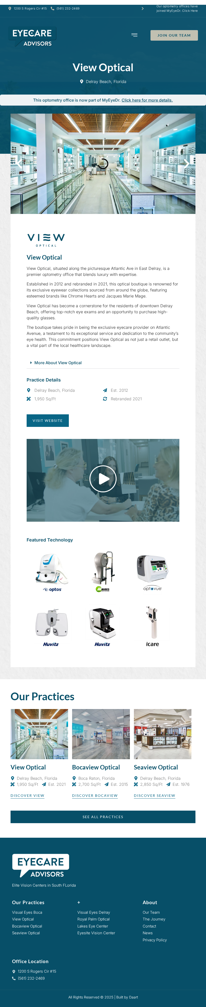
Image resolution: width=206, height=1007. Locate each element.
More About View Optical (58, 362)
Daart (133, 997)
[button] (19, 164)
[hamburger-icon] (134, 35)
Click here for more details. (147, 100)
